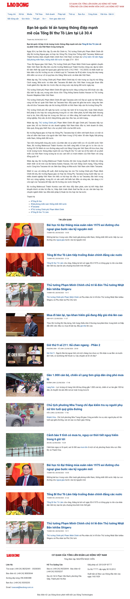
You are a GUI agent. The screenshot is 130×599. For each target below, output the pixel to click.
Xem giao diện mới (57, 19)
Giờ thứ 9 (50, 353)
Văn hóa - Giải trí (107, 14)
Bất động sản (13, 19)
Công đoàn (92, 14)
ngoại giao (60, 240)
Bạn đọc (81, 14)
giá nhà (83, 326)
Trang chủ (12, 14)
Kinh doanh (50, 14)
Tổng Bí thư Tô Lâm (90, 44)
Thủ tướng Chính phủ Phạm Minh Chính (63, 297)
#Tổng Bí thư (36, 201)
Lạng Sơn (50, 387)
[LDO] (25, 235)
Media (29, 14)
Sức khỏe (26, 19)
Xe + (44, 19)
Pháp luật (62, 14)
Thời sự (72, 14)
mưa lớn (84, 447)
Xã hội (21, 14)
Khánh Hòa (51, 417)
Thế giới (36, 19)
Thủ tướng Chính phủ (48, 123)
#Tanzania (35, 207)
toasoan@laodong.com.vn (22, 587)
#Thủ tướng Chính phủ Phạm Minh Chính (47, 209)
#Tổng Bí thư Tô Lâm (40, 212)
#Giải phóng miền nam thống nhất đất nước (49, 204)
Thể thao (39, 14)
